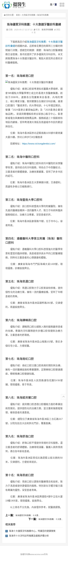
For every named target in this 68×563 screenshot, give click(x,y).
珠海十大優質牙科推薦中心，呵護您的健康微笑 (32, 531)
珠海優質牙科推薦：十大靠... (27, 515)
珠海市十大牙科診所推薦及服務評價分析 (29, 535)
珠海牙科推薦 (43, 15)
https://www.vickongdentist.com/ (38, 143)
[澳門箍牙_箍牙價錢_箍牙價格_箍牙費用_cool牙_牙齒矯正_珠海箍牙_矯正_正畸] (14, 5)
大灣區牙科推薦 (28, 15)
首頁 (18, 15)
